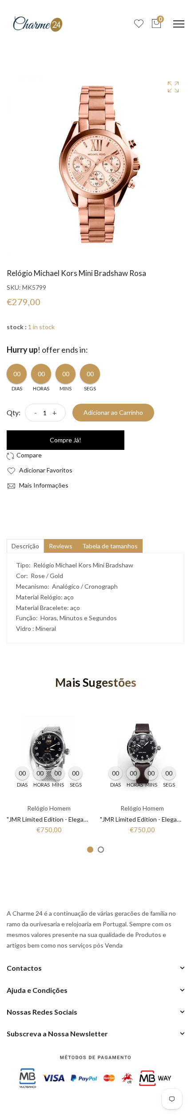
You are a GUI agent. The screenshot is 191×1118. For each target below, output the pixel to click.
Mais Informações (43, 485)
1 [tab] (90, 849)
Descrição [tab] (25, 546)
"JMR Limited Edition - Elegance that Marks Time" (75, 819)
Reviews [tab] (60, 546)
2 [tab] (101, 849)
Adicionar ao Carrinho (113, 412)
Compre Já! (65, 440)
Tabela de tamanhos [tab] (110, 546)
